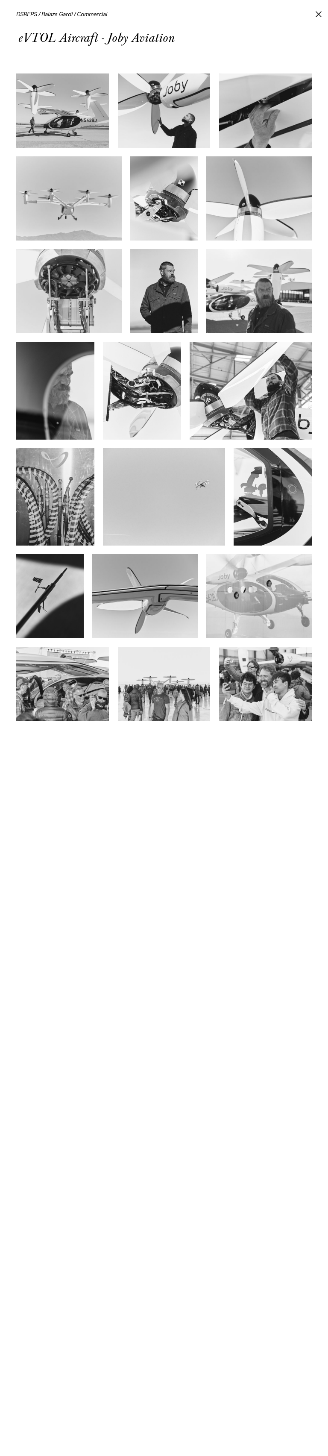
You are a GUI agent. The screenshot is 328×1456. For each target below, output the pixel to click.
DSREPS (26, 15)
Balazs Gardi (57, 15)
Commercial (92, 15)
